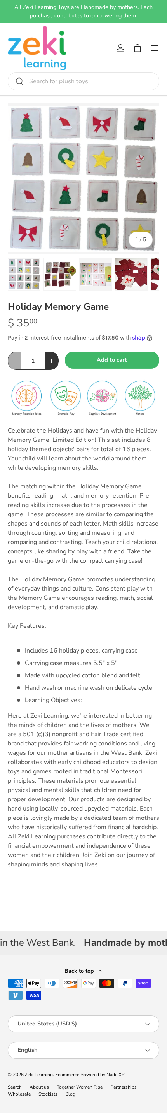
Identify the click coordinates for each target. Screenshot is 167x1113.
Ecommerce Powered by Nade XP (90, 1075)
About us (39, 1087)
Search (15, 1087)
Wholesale (19, 1094)
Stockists (47, 1094)
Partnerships (123, 1087)
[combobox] (83, 81)
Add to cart (112, 360)
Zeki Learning (39, 1075)
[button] (137, 48)
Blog (70, 1094)
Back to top (79, 971)
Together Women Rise (80, 1087)
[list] (83, 179)
